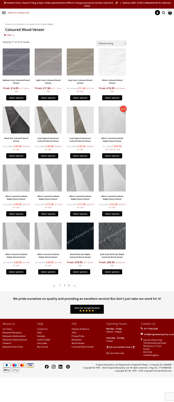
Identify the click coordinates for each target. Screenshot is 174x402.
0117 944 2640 (151, 328)
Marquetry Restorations (14, 336)
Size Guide (42, 343)
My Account (42, 346)
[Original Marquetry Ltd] (19, 11)
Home (7, 24)
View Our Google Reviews (87, 308)
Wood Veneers (17, 24)
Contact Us (42, 329)
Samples (41, 336)
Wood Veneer (78, 343)
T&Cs (74, 332)
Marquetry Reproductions (15, 339)
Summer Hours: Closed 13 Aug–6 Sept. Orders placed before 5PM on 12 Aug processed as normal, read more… (60, 2)
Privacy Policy (78, 336)
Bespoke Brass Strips (13, 346)
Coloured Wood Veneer (35, 24)
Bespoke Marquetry (12, 332)
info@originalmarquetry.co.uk (159, 334)
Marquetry (77, 339)
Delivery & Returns (80, 329)
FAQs (39, 332)
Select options (16, 97)
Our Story (7, 329)
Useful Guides (43, 339)
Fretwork (7, 343)
